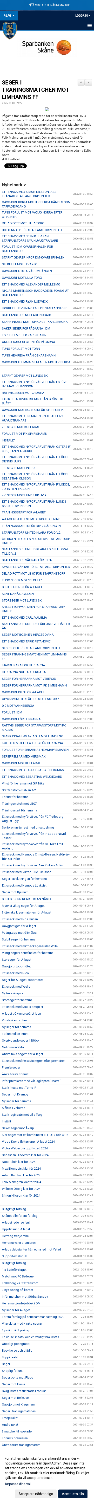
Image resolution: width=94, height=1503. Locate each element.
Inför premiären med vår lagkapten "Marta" (31, 1081)
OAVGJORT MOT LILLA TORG (22, 277)
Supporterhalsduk (14, 1256)
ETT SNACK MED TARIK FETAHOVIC (26, 641)
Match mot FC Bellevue (18, 1276)
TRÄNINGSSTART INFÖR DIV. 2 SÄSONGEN (31, 526)
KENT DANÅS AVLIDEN (18, 594)
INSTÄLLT (8, 440)
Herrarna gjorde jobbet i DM (21, 1303)
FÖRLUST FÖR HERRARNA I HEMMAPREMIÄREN (35, 750)
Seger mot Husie (13, 1384)
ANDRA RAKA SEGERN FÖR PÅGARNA (28, 342)
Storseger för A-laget (16, 959)
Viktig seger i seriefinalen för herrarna (28, 953)
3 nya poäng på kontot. (18, 1290)
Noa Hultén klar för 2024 (18, 1162)
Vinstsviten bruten (14, 1020)
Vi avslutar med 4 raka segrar (22, 1323)
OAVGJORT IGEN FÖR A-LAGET (23, 692)
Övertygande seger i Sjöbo (20, 1040)
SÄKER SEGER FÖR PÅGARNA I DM (26, 328)
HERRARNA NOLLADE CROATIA (24, 672)
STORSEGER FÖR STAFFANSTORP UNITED (31, 648)
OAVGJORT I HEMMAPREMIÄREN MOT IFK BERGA (36, 362)
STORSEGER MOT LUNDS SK (22, 600)
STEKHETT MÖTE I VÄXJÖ (19, 264)
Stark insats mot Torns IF (19, 1087)
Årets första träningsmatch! (21, 1445)
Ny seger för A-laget (16, 1310)
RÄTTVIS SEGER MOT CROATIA (23, 393)
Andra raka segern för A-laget (22, 1054)
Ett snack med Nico (15, 973)
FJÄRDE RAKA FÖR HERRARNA (23, 665)
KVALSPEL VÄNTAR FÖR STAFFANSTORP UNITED (36, 567)
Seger (6, 1364)
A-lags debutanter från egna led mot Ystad (31, 1249)
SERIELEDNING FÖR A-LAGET (22, 587)
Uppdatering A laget (16, 1229)
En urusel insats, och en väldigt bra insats (30, 1337)
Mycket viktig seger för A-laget (23, 905)
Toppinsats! (10, 1357)
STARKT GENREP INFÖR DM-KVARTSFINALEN (33, 257)
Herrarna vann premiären (19, 1242)
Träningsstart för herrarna (19, 810)
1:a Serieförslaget (14, 1269)
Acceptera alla (73, 1494)
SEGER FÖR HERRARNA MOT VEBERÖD (29, 678)
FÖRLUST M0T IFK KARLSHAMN (24, 335)
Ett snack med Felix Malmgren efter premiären (33, 1060)
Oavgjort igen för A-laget (19, 926)
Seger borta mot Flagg (17, 1377)
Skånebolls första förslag (20, 1216)
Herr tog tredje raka (15, 1236)
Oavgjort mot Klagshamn (19, 1404)
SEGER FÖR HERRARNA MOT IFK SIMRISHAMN (34, 685)
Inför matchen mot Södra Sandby (25, 1296)
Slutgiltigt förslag (14, 1209)
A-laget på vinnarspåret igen (21, 1013)
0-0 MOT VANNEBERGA (18, 705)
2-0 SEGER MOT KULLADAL (21, 427)
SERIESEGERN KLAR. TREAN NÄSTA (27, 899)
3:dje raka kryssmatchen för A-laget (26, 912)
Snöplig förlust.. (13, 1371)
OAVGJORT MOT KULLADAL (21, 763)
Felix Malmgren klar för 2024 (21, 1182)
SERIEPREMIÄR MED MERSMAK (24, 756)
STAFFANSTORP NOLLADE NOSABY (27, 315)
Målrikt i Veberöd (14, 1108)
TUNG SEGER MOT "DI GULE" (22, 580)
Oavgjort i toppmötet (16, 966)
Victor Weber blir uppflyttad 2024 (25, 1148)
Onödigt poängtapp (16, 1344)
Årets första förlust (15, 1074)
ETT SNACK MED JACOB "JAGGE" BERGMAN (33, 770)
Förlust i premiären (15, 1438)
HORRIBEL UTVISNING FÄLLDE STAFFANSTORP (34, 308)
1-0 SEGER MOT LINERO (18, 468)
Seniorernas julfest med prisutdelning (28, 827)
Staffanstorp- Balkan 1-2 (19, 790)
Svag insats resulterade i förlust (24, 1391)
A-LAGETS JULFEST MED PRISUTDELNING (31, 519)
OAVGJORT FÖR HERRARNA (21, 719)
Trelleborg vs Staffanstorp (20, 1283)
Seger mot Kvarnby (15, 1094)
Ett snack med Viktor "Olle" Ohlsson (26, 872)
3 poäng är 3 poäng (15, 1330)
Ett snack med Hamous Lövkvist (24, 885)
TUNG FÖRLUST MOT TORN (21, 348)
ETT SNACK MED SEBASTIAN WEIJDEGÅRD (32, 776)
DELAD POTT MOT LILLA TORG (23, 223)
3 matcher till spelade (17, 1431)
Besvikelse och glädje (17, 1350)
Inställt (6, 1121)
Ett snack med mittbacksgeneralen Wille (30, 946)
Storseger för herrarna (17, 1000)
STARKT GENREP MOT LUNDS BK (25, 375)
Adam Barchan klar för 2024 (21, 1175)
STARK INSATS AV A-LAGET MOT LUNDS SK (32, 736)
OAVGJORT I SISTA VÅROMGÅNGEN (27, 271)
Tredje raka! (10, 1418)
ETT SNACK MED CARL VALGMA (24, 617)
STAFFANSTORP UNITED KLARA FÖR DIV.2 (31, 532)
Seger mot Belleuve (15, 1397)
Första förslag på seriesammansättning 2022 (33, 1317)
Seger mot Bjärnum (15, 892)
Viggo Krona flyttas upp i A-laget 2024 (28, 1141)
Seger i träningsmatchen (19, 1411)
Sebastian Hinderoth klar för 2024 (25, 1155)
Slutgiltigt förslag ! (14, 1263)
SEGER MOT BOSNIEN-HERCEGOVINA (28, 634)
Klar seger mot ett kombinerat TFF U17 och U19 (34, 1135)
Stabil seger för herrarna (18, 939)
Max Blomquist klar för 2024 (21, 1168)
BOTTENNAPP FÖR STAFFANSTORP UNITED (32, 230)
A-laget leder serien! (16, 1222)
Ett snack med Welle (16, 986)
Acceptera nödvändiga (36, 1494)
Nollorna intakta (13, 1047)
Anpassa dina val (18, 1484)
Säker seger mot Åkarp (18, 1128)
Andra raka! (10, 1424)
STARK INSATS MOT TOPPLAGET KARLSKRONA (35, 322)
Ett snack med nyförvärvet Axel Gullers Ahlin (32, 865)
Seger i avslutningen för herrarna (24, 879)
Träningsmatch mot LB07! (19, 803)
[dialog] (47, 1476)
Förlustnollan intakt (15, 1034)
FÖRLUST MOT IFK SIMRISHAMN (24, 433)
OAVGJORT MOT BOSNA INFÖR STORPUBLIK (33, 410)
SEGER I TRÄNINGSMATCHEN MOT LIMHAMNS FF (35, 89)
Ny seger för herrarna (16, 1027)
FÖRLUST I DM (12, 712)
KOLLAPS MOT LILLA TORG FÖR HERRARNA (32, 743)
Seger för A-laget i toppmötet (22, 980)
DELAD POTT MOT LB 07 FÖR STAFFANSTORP (33, 573)
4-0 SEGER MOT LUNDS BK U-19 (24, 495)
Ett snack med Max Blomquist (22, 1007)
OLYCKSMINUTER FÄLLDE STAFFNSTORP (30, 699)
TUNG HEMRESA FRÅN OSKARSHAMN (29, 355)
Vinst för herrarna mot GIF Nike (23, 783)
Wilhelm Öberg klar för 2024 (21, 1189)
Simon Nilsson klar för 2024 (21, 1195)
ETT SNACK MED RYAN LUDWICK (25, 301)
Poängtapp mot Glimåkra (19, 932)
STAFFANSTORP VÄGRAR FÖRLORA (27, 560)
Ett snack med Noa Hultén (20, 919)
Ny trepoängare (12, 993)
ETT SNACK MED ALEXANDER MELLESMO (31, 284)
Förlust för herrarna (15, 797)
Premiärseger (11, 1067)
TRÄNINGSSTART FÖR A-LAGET (24, 512)
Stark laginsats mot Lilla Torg (22, 1114)
